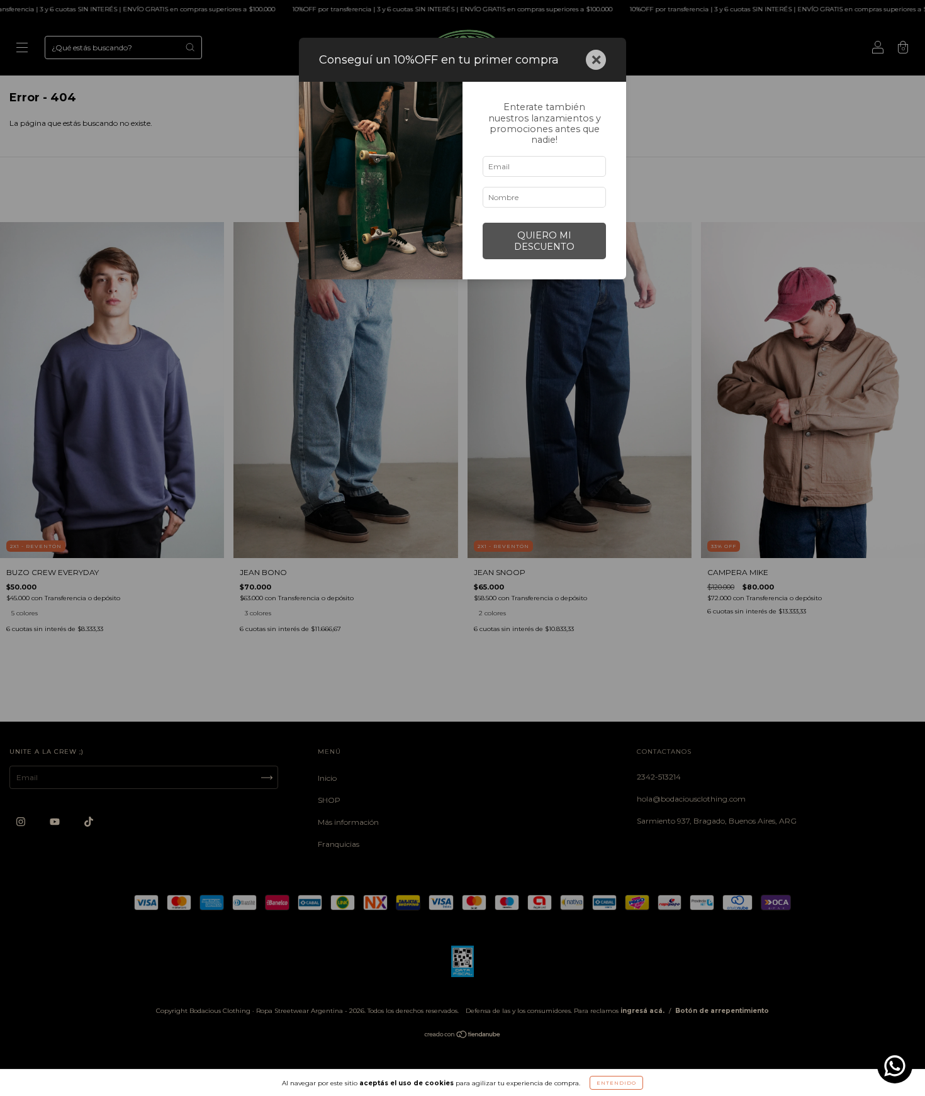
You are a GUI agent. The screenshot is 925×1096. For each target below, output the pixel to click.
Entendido (616, 1083)
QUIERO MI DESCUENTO (544, 241)
